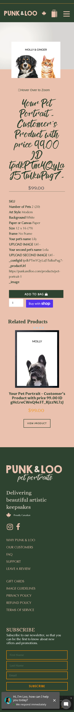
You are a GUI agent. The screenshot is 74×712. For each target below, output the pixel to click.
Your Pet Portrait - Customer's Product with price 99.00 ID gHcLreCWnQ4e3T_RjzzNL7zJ (37, 398)
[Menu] (66, 14)
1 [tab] (31, 328)
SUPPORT (13, 562)
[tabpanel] (37, 384)
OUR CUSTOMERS (19, 547)
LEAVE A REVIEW (18, 569)
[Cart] (55, 14)
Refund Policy (18, 603)
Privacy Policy (18, 596)
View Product (37, 423)
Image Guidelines (20, 588)
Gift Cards (15, 581)
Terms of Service (20, 610)
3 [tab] (37, 328)
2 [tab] (34, 328)
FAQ (9, 554)
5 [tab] (43, 328)
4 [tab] (40, 328)
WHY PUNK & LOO (20, 540)
